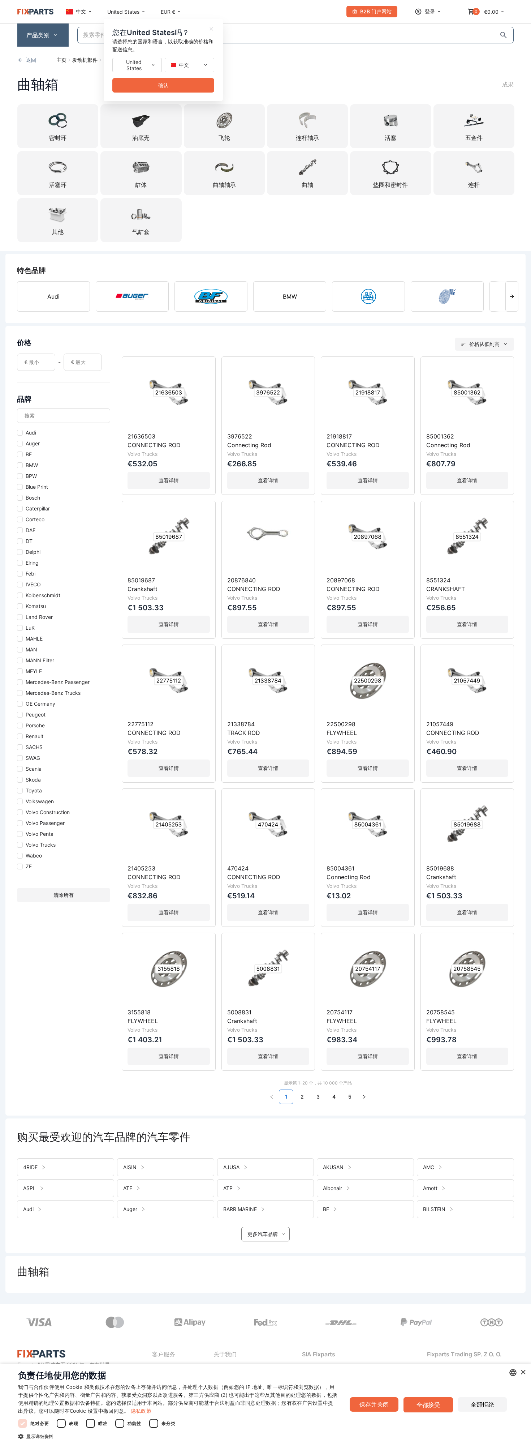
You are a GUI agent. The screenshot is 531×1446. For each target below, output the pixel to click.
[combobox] (513, 1372)
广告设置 (312, 1402)
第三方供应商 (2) (208, 1394)
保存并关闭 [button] (374, 1404)
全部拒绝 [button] (483, 1404)
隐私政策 (141, 1410)
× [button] (523, 1372)
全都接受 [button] (428, 1405)
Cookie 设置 (84, 1410)
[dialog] (265, 1405)
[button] (177, 1436)
